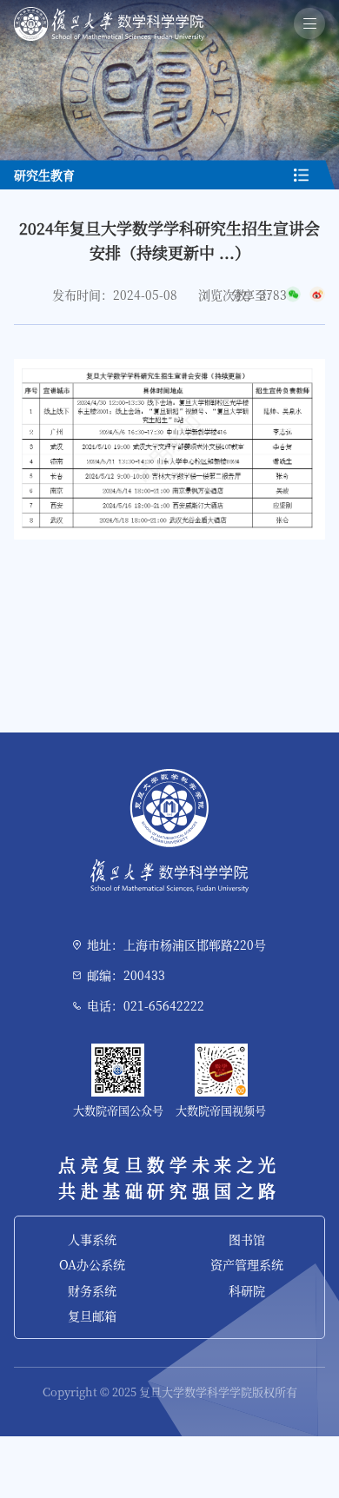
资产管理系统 (246, 1264)
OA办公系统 (92, 1264)
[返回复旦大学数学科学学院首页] (109, 12)
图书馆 (247, 1239)
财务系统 (92, 1290)
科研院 (247, 1290)
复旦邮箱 (92, 1315)
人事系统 (92, 1239)
